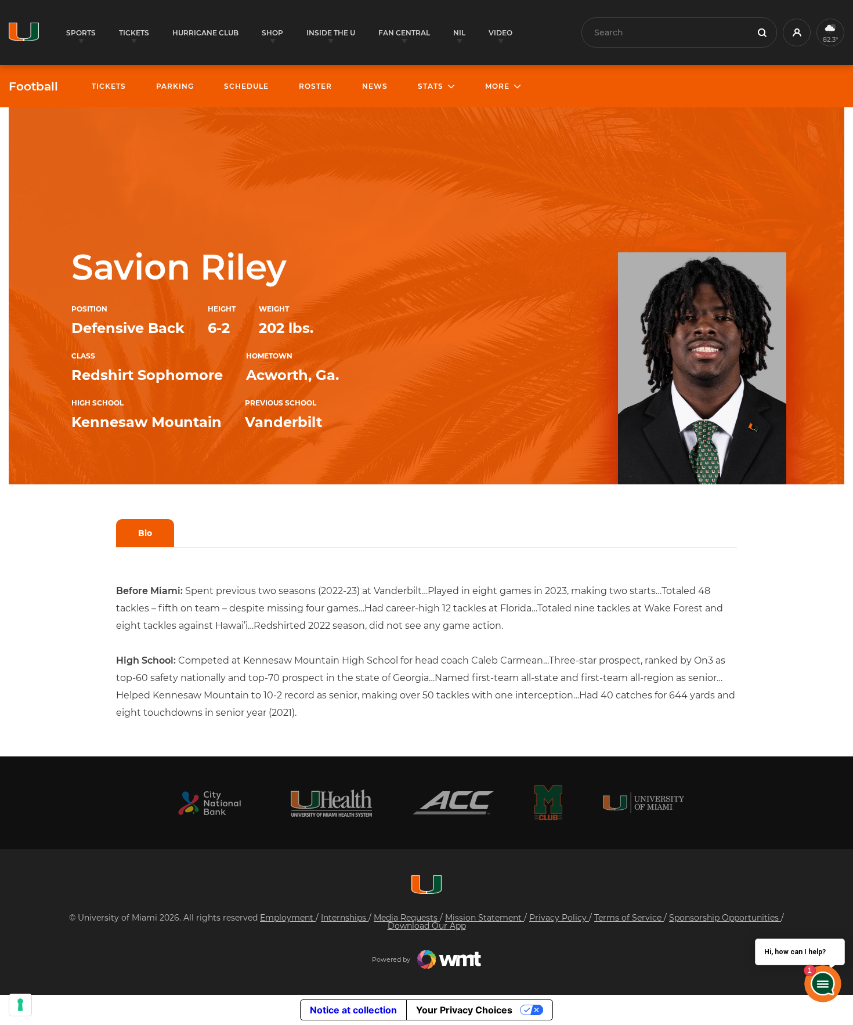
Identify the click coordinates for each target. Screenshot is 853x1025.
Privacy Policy (559, 917)
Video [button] (500, 32)
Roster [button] (315, 86)
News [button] (375, 86)
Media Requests (407, 917)
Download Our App (427, 926)
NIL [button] (459, 32)
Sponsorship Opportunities (725, 917)
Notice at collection (353, 1010)
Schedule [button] (246, 86)
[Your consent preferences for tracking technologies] (20, 1005)
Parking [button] (175, 86)
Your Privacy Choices (464, 1010)
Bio (145, 533)
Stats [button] (430, 86)
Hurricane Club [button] (205, 32)
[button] (797, 32)
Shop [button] (272, 32)
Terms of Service (629, 917)
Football (33, 86)
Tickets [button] (134, 32)
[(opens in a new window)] (209, 803)
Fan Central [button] (404, 32)
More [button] (497, 86)
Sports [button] (81, 32)
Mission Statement (484, 917)
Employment (288, 917)
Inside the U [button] (330, 32)
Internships (344, 917)
